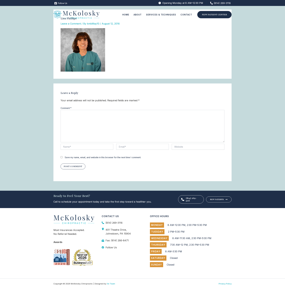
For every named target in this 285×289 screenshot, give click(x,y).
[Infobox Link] (122, 223)
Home (125, 14)
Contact (186, 14)
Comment (66, 108)
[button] (214, 14)
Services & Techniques (161, 14)
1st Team (111, 283)
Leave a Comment (71, 23)
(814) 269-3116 (191, 199)
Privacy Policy (225, 283)
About (138, 14)
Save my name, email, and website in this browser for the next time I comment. (103, 157)
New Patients (217, 199)
